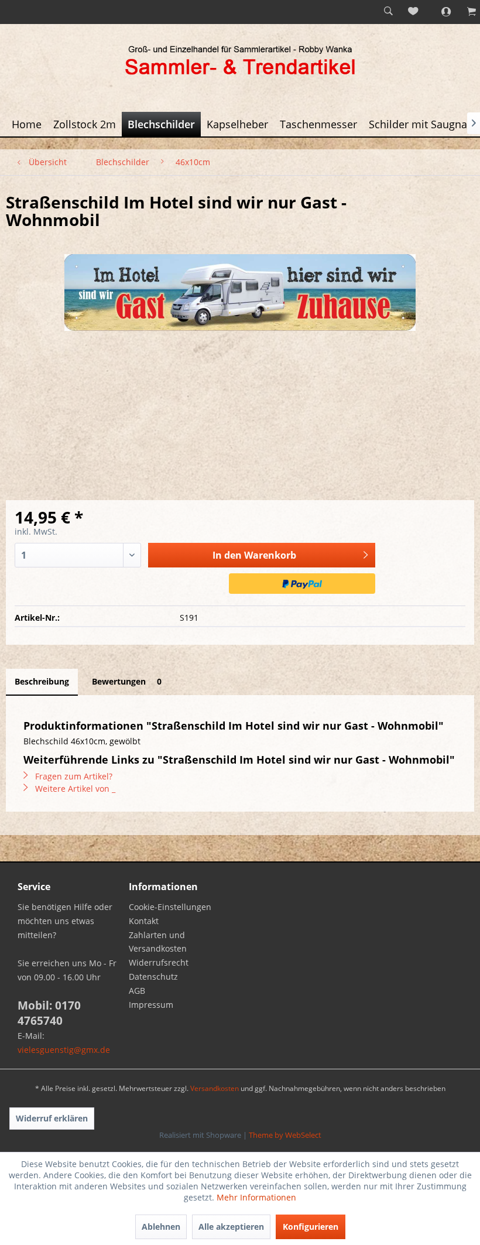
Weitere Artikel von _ (74, 788)
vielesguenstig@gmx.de (64, 1049)
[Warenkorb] (465, 11)
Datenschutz (153, 976)
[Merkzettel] (414, 11)
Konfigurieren (310, 1226)
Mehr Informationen (256, 1197)
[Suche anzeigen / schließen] (388, 11)
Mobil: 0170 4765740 (49, 1013)
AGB (137, 990)
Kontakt (144, 920)
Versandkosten (214, 1088)
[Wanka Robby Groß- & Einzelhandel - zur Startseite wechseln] (240, 62)
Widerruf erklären (52, 1118)
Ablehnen (161, 1226)
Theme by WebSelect (285, 1135)
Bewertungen (127, 681)
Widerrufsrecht (158, 962)
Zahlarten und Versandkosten (158, 942)
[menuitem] (388, 11)
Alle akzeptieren (231, 1226)
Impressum (151, 1004)
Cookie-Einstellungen (170, 906)
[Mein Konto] (439, 11)
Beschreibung (42, 681)
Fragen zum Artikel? (72, 776)
